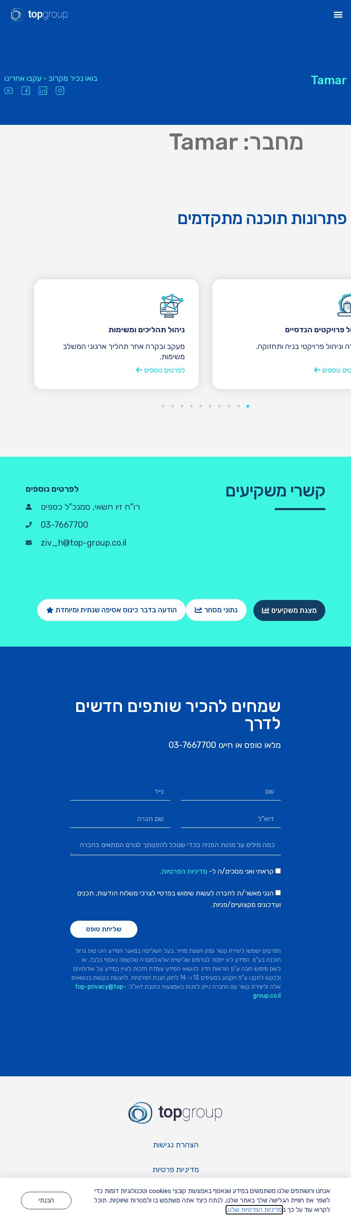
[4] (219, 406)
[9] (172, 406)
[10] (163, 406)
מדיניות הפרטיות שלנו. (254, 1210)
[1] (248, 406)
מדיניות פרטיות (175, 1169)
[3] (229, 406)
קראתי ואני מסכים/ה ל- (217, 871)
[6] (200, 406)
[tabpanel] (116, 334)
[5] (210, 406)
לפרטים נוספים (163, 370)
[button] (338, 15)
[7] (191, 406)
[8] (182, 406)
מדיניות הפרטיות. (183, 871)
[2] (238, 406)
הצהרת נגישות (176, 1144)
